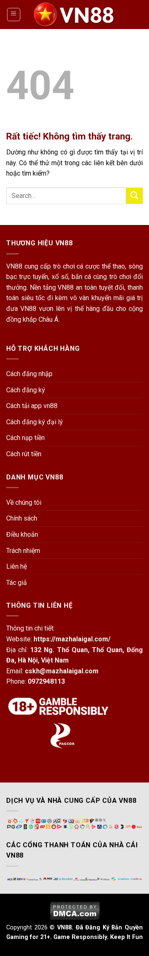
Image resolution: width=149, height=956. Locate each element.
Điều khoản (22, 534)
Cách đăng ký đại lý (34, 422)
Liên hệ (16, 566)
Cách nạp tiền (25, 438)
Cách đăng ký (25, 390)
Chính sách (21, 518)
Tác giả (16, 583)
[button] (13, 14)
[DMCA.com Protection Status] (75, 910)
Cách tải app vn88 (32, 406)
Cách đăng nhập (29, 374)
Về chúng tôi (23, 502)
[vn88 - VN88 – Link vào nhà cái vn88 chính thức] (74, 14)
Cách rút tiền (23, 454)
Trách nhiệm (23, 551)
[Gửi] (134, 196)
